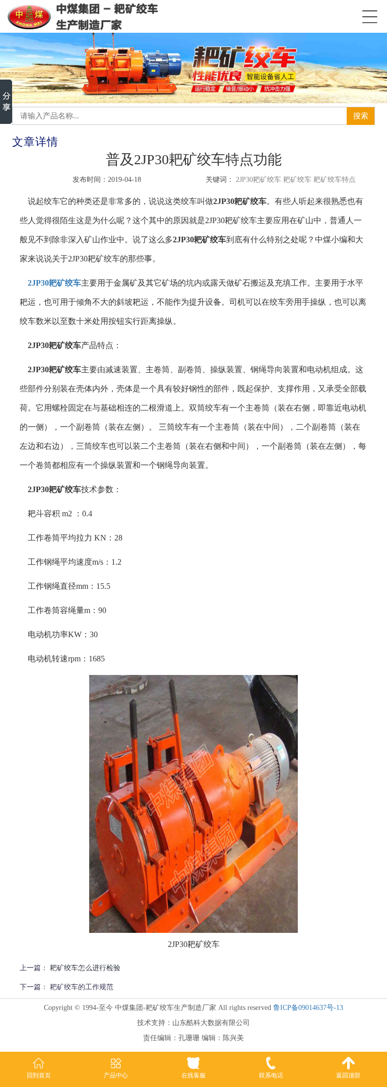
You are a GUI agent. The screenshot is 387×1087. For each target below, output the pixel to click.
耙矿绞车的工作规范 (81, 987)
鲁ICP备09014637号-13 (308, 1007)
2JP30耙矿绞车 (54, 283)
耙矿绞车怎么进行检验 (85, 968)
